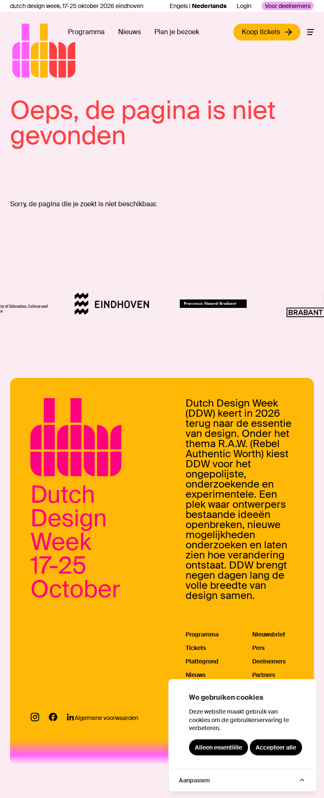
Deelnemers (269, 661)
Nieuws (129, 31)
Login (244, 6)
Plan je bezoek (176, 31)
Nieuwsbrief (268, 634)
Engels (179, 6)
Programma (86, 31)
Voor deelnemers (287, 6)
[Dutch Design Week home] (22, 51)
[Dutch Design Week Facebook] (53, 717)
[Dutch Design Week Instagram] (34, 717)
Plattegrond (202, 661)
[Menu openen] (310, 32)
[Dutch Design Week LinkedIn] (70, 717)
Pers (258, 648)
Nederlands (209, 6)
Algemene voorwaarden (106, 718)
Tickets (196, 648)
